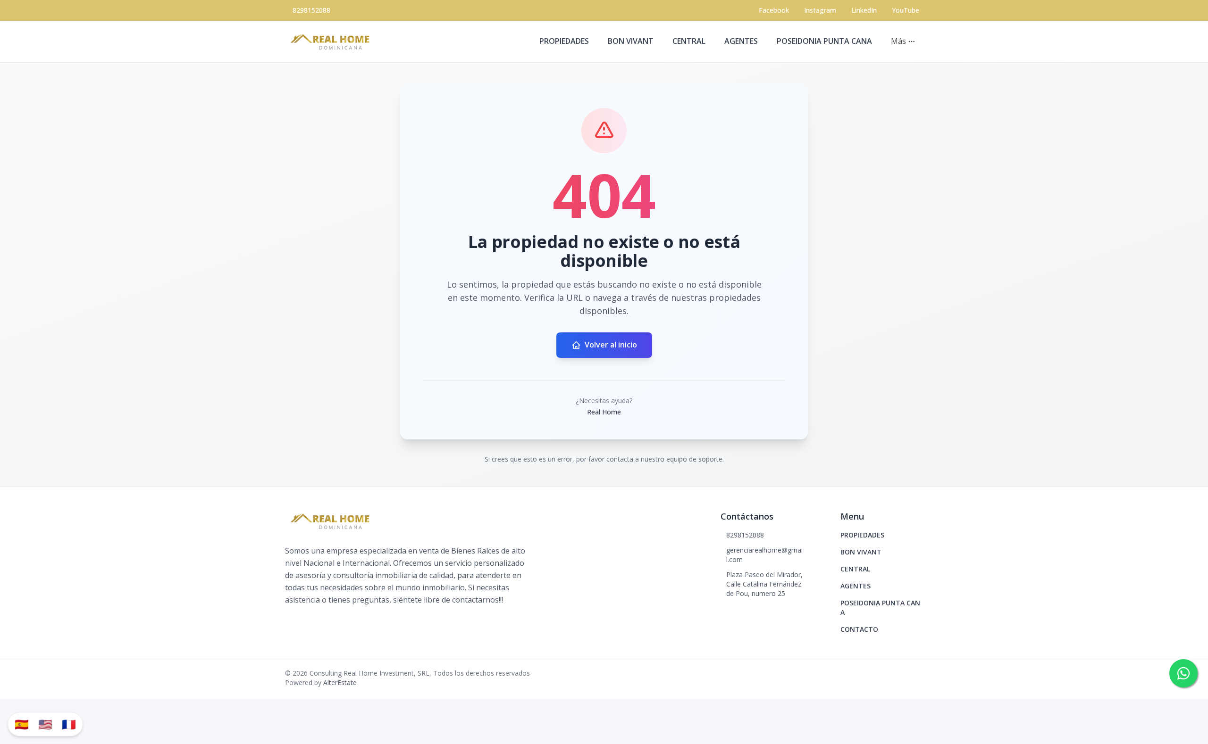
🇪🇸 (22, 724)
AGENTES (741, 41)
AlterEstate (340, 682)
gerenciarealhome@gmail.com (764, 555)
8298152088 (311, 10)
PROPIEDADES (564, 41)
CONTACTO (859, 629)
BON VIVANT (631, 41)
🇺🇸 (45, 724)
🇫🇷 (69, 724)
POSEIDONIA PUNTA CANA (824, 41)
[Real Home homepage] (332, 41)
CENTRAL (688, 41)
